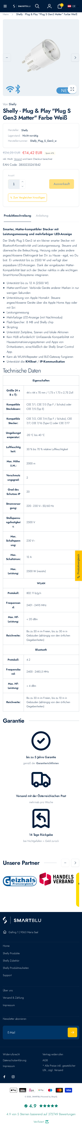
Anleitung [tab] (42, 215)
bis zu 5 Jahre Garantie (41, 757)
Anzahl (11, 175)
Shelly (9, 104)
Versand (18, 159)
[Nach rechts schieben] (75, 58)
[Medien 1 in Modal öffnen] (41, 57)
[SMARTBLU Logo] (22, 922)
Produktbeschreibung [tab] (17, 215)
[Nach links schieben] (7, 58)
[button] (5, 6)
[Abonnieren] (72, 1032)
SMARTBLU (36, 1096)
